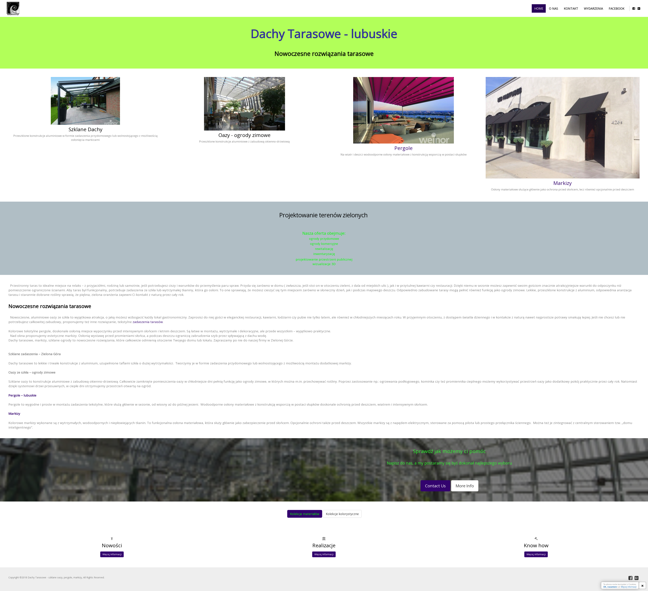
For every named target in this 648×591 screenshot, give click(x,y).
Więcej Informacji (112, 554)
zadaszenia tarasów (148, 322)
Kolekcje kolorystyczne (342, 514)
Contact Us (435, 486)
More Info (465, 486)
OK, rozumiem (610, 586)
